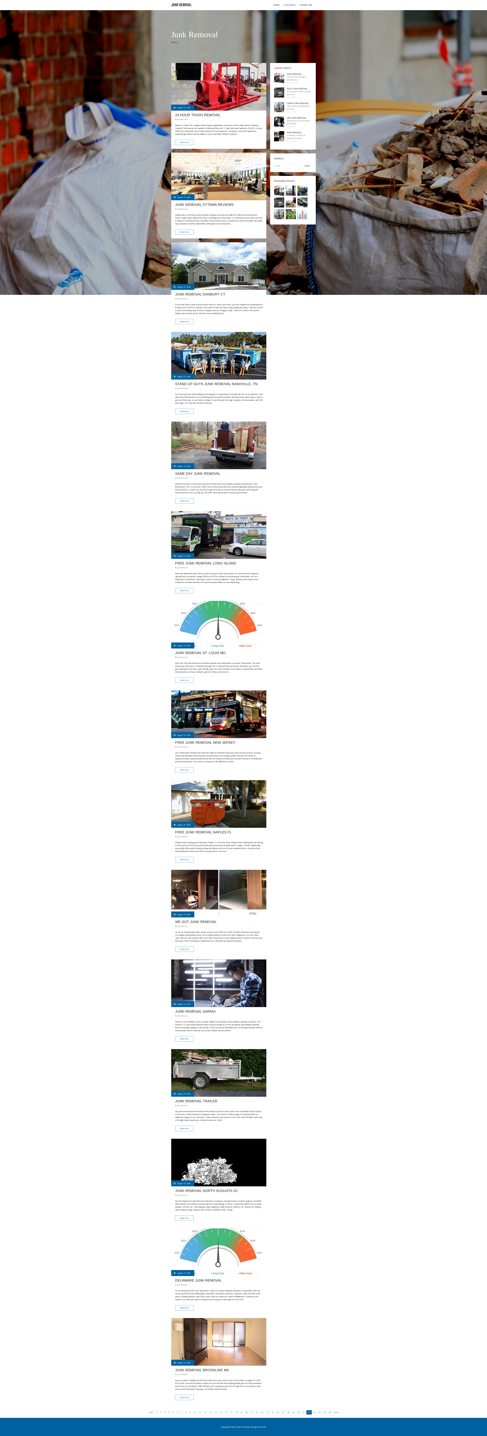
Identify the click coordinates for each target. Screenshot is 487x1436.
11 (200, 1412)
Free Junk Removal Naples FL (203, 832)
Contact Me (305, 5)
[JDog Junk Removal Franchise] (279, 202)
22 (257, 1412)
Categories (289, 5)
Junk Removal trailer (196, 1101)
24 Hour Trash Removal (198, 115)
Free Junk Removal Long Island (205, 563)
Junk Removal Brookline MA (202, 1370)
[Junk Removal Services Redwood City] (291, 191)
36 (330, 1412)
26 (278, 1412)
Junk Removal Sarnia (195, 1011)
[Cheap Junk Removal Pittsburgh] (279, 214)
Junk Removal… (295, 74)
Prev (151, 1412)
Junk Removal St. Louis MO (200, 653)
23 (262, 1412)
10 (195, 1412)
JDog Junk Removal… (298, 89)
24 (267, 1412)
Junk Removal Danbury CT (200, 294)
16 (226, 1412)
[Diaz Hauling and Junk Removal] (302, 191)
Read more (184, 142)
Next (336, 1412)
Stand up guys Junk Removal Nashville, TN (216, 384)
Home (276, 5)
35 (325, 1412)
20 (247, 1412)
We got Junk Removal (196, 922)
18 (236, 1412)
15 (221, 1412)
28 (288, 1412)
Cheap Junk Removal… (298, 103)
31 (304, 1412)
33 (314, 1412)
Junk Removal (182, 119)
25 (273, 1412)
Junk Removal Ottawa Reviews (204, 205)
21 (252, 1412)
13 (210, 1412)
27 (283, 1412)
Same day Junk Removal (197, 474)
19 (241, 1412)
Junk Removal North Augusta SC (206, 1191)
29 (293, 1412)
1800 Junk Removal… (297, 118)
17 (231, 1412)
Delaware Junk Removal (198, 1280)
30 (299, 1412)
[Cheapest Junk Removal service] (291, 214)
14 (215, 1412)
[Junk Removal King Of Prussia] (279, 191)
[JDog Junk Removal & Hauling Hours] (302, 202)
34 (319, 1412)
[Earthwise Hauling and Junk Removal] (302, 214)
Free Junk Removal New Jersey (205, 742)
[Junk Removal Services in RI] (291, 202)
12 (205, 1412)
